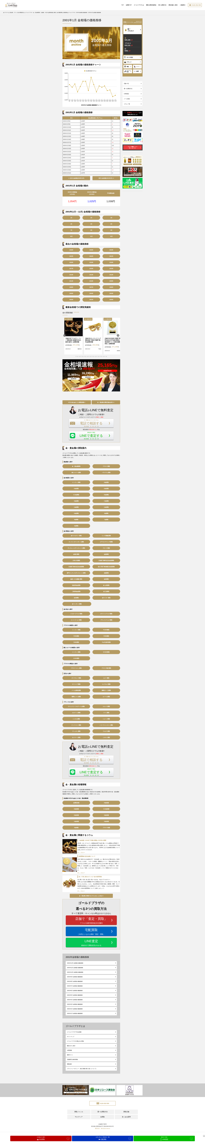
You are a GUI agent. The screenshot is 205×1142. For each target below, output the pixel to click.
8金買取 (76, 519)
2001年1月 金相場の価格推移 (75, 1013)
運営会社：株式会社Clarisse (102, 1128)
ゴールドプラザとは (139, 5)
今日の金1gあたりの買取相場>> (76, 402)
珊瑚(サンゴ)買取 (106, 690)
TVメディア (79, 1117)
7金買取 (106, 519)
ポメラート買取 (76, 737)
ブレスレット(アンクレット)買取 (76, 548)
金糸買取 (76, 597)
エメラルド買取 (106, 684)
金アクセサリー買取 (76, 535)
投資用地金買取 (76, 585)
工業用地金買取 (76, 591)
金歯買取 (106, 573)
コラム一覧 (127, 104)
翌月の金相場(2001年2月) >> (106, 178)
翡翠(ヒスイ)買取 (76, 696)
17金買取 (106, 501)
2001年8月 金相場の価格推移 (75, 981)
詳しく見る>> (81, 852)
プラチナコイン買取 (76, 668)
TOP (122, 5)
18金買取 (76, 501)
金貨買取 (106, 554)
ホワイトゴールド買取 (106, 613)
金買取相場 (76, 802)
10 (90, 356)
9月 (111, 230)
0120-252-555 (196, 5)
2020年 (71, 262)
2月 (91, 217)
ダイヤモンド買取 (76, 678)
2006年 (111, 287)
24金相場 (106, 802)
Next (118, 335)
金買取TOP (129, 5)
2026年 (71, 250)
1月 (71, 217)
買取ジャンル (78, 1112)
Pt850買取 (76, 642)
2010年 (91, 281)
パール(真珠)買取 (76, 690)
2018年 (111, 262)
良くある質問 (126, 1117)
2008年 (71, 287)
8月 (91, 230)
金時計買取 (76, 554)
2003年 (111, 293)
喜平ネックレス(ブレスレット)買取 (76, 573)
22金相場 (76, 809)
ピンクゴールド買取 (76, 620)
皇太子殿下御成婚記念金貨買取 (106, 566)
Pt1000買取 (106, 629)
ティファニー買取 (76, 725)
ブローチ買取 (106, 548)
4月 (71, 224)
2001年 (91, 299)
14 (96, 356)
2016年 (91, 268)
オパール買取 (106, 696)
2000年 (111, 299)
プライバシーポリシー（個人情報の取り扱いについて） (82, 1068)
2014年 (71, 274)
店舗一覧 (126, 83)
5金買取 (76, 525)
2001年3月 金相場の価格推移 (75, 1004)
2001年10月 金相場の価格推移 (75, 972)
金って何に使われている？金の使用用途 (90, 876)
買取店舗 (126, 1112)
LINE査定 (126, 93)
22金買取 (106, 488)
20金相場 (76, 815)
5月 (91, 224)
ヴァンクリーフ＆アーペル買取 (76, 706)
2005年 (71, 293)
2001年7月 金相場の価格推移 (75, 986)
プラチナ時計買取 (106, 668)
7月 (71, 230)
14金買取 (76, 507)
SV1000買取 (106, 652)
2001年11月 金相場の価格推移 (75, 967)
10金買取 (76, 513)
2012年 (111, 274)
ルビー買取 (106, 678)
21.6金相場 (106, 809)
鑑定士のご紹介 (71, 1045)
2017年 (71, 268)
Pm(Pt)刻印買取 (106, 642)
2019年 (91, 262)
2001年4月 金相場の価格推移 (75, 999)
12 (93, 356)
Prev (64, 335)
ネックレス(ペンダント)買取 (76, 541)
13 (95, 356)
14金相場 (76, 821)
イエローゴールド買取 (76, 613)
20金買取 (106, 494)
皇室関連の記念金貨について (87, 856)
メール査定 (127, 98)
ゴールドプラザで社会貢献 (74, 1032)
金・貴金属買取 (76, 466)
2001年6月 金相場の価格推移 (75, 990)
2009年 (111, 281)
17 (101, 356)
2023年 (71, 256)
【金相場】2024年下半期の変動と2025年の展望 (92, 840)
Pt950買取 (76, 636)
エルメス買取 (106, 706)
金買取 (102, 1117)
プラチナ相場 (106, 827)
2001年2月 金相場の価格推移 (75, 1009)
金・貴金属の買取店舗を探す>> (105, 402)
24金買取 (106, 482)
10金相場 (106, 821)
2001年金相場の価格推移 (77, 957)
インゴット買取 (76, 482)
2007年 (91, 287)
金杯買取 (106, 579)
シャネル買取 (76, 719)
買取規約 (69, 1064)
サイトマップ (70, 1036)
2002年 (71, 299)
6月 (111, 224)
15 (98, 356)
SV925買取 (76, 658)
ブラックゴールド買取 (106, 620)
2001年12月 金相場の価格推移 (75, 963)
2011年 (71, 281)
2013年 (91, 274)
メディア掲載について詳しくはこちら (132, 147)
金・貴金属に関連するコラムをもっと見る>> (91, 895)
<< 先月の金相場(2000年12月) (76, 178)
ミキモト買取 (106, 737)
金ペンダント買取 (77, 604)
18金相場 (106, 815)
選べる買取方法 (162, 5)
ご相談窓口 (182, 5)
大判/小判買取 (76, 560)
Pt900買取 (106, 636)
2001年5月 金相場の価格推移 (75, 995)
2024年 (111, 250)
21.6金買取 (76, 494)
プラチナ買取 (106, 466)
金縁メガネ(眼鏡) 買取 (76, 579)
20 (106, 356)
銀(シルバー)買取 (76, 472)
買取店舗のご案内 (173, 5)
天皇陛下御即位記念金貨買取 (106, 560)
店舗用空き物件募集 (72, 1059)
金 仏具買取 (106, 585)
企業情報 (69, 1050)
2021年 (111, 256)
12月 (111, 236)
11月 (91, 236)
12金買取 (106, 507)
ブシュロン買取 (76, 731)
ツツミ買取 (106, 712)
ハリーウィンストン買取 (106, 725)
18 (103, 356)
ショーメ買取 (106, 719)
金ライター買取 (106, 597)
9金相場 (76, 827)
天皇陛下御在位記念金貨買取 (76, 566)
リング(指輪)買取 (106, 535)
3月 (111, 217)
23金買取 (76, 488)
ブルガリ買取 (106, 731)
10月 (71, 236)
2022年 (91, 256)
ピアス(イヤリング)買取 (106, 541)
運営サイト (70, 1055)
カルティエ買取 (76, 712)
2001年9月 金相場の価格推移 (75, 976)
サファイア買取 (76, 684)
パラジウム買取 (106, 472)
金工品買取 (106, 591)
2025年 (91, 250)
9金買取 (106, 513)
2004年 (91, 293)
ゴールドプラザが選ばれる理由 (75, 1041)
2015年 (111, 268)
